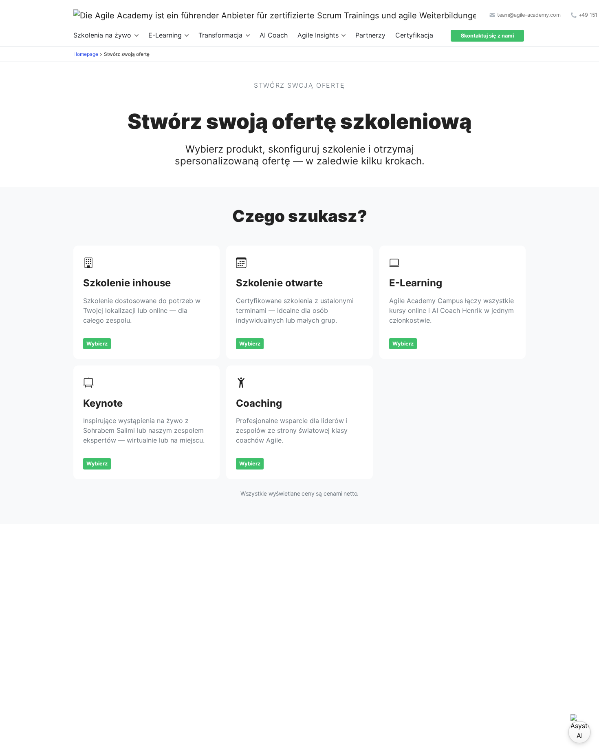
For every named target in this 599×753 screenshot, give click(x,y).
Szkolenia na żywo (103, 35)
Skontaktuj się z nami (487, 36)
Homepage (85, 54)
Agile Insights (319, 35)
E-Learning (166, 35)
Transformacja (221, 35)
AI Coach (274, 35)
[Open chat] (579, 732)
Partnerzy (370, 35)
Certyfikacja (414, 35)
